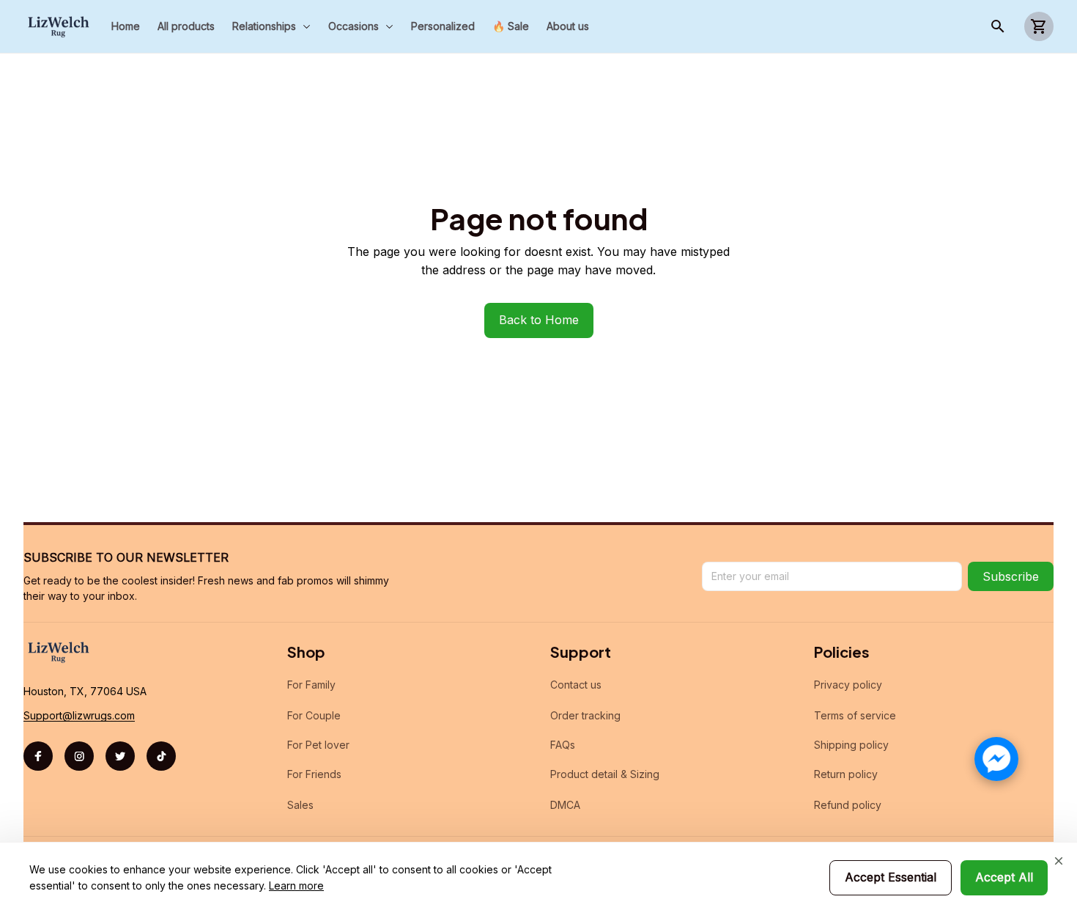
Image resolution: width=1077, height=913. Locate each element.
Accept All (1004, 877)
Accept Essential (890, 877)
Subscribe (1010, 576)
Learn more (296, 885)
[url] (79, 716)
